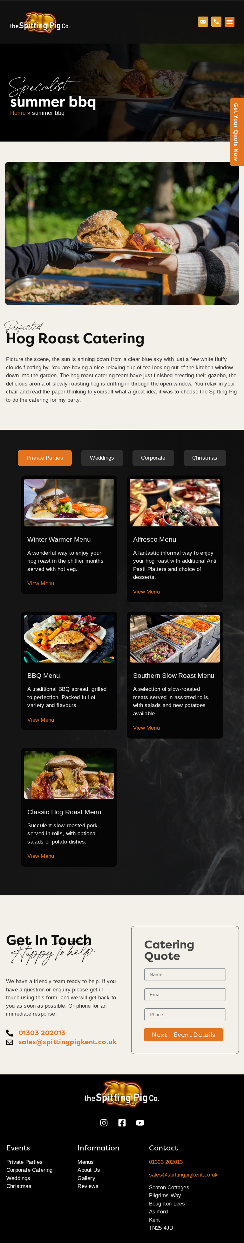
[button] (230, 22)
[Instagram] (104, 1123)
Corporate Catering (29, 1170)
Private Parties (24, 1162)
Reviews (88, 1186)
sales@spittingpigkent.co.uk (183, 1175)
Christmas (18, 1186)
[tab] (45, 458)
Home (18, 113)
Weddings (18, 1178)
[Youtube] (140, 1123)
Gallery (86, 1178)
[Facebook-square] (122, 1123)
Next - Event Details (183, 1035)
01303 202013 (166, 1162)
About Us (89, 1170)
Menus (86, 1162)
